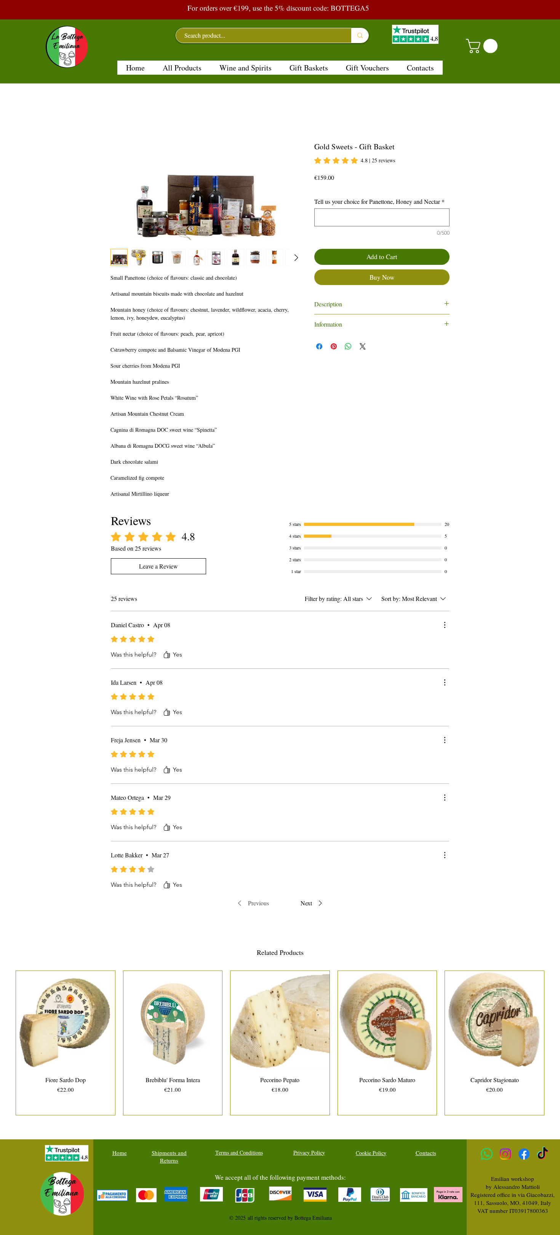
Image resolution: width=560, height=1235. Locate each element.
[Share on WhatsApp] (348, 346)
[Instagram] (505, 1154)
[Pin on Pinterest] (333, 346)
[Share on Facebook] (319, 346)
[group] (280, 1042)
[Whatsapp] (486, 1154)
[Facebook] (524, 1154)
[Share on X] (362, 346)
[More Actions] (444, 625)
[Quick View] (65, 1020)
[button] (483, 46)
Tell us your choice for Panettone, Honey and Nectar (379, 201)
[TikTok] (542, 1154)
